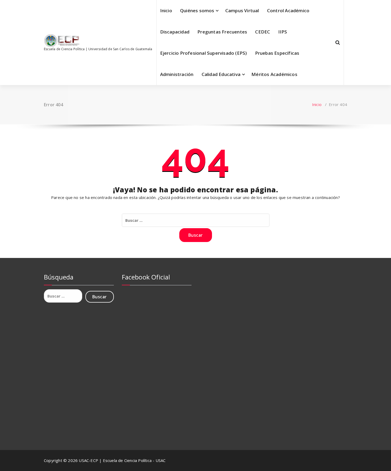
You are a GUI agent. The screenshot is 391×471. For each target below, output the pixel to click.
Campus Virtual (242, 10)
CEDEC (262, 32)
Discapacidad (174, 32)
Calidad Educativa (221, 74)
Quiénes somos (197, 10)
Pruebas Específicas (277, 53)
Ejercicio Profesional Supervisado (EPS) (203, 53)
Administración (177, 74)
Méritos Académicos (274, 74)
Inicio (166, 10)
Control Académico (288, 10)
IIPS (282, 32)
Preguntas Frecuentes (222, 32)
